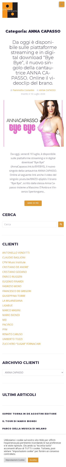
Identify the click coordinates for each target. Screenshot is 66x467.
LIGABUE (7, 305)
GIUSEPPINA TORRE (13, 296)
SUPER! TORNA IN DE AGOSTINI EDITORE (29, 413)
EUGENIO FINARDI (12, 281)
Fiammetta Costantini (23, 90)
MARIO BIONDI (11, 315)
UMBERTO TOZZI (12, 339)
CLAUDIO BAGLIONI (13, 257)
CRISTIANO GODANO (14, 272)
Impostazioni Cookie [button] (15, 459)
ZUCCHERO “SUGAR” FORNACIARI (21, 344)
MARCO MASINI (11, 310)
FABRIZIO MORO (11, 286)
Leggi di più (33, 203)
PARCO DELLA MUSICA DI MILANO (24, 428)
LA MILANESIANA (12, 300)
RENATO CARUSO (12, 334)
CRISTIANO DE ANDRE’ (15, 267)
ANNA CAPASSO (47, 90)
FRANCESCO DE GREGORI (16, 291)
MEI (4, 320)
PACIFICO (7, 324)
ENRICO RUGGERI (12, 276)
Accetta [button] (33, 459)
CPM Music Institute (13, 262)
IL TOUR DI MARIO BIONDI (19, 421)
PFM (4, 329)
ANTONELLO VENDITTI (16, 252)
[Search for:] (29, 224)
